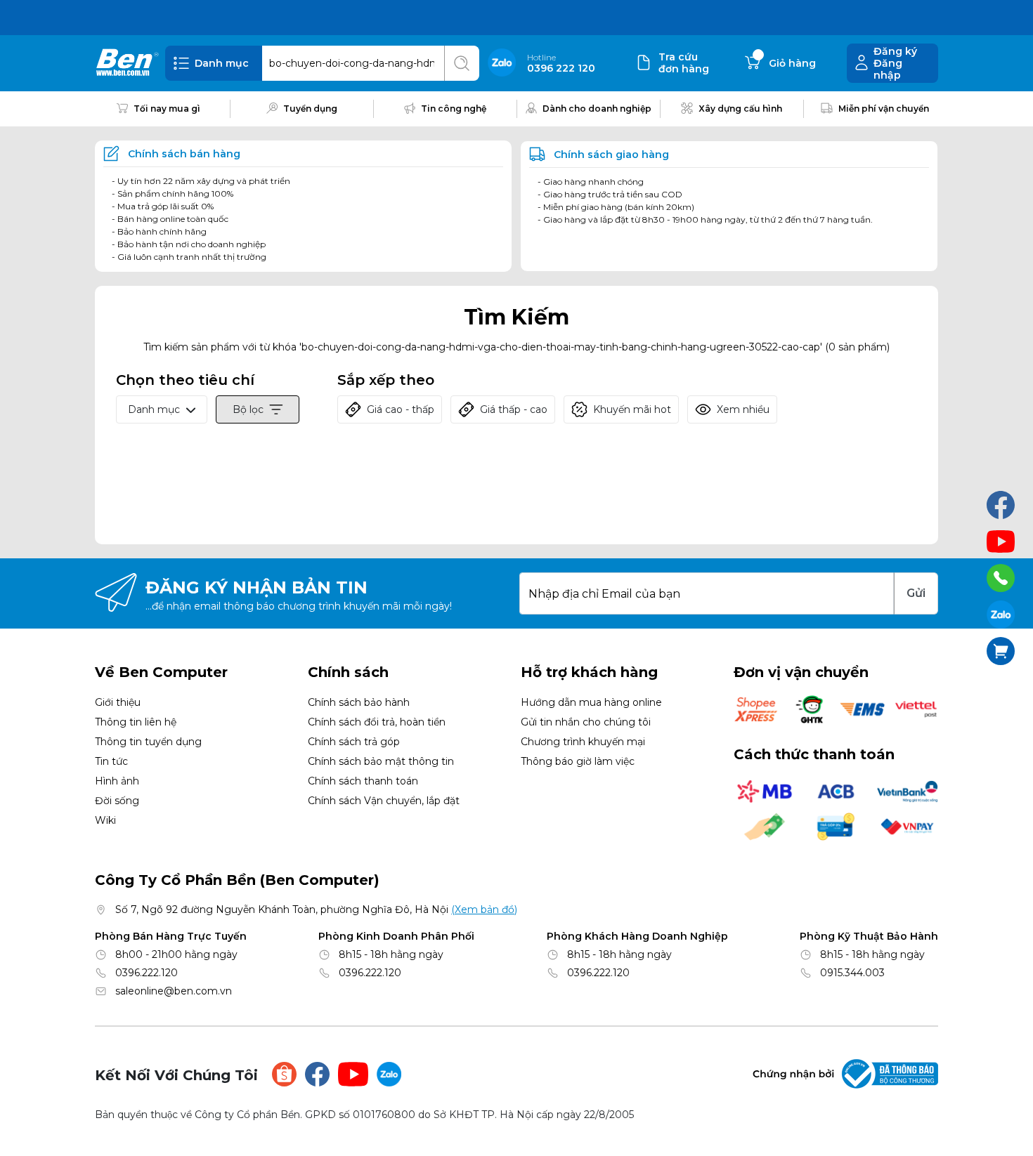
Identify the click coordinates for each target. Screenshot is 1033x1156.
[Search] (461, 63)
